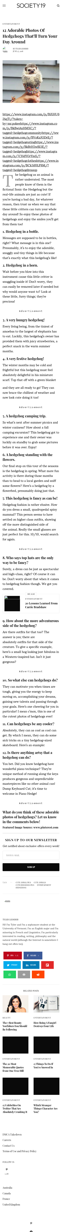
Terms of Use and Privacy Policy (20, 1151)
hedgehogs (21, 888)
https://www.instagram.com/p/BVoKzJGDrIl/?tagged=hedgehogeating (31, 137)
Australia (7, 1187)
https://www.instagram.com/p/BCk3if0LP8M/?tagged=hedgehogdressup (31, 165)
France (6, 1199)
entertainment (44, 885)
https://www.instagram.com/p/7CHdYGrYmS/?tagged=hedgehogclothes (30, 155)
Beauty (7, 1017)
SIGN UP (31, 867)
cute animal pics (23, 882)
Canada (7, 1193)
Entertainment (11, 24)
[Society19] (31, 5)
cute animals (40, 882)
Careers (7, 1140)
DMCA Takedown (12, 1134)
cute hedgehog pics (25, 885)
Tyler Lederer (21, 48)
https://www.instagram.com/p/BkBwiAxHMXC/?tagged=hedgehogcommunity (30, 128)
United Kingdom (11, 1204)
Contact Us (8, 1145)
